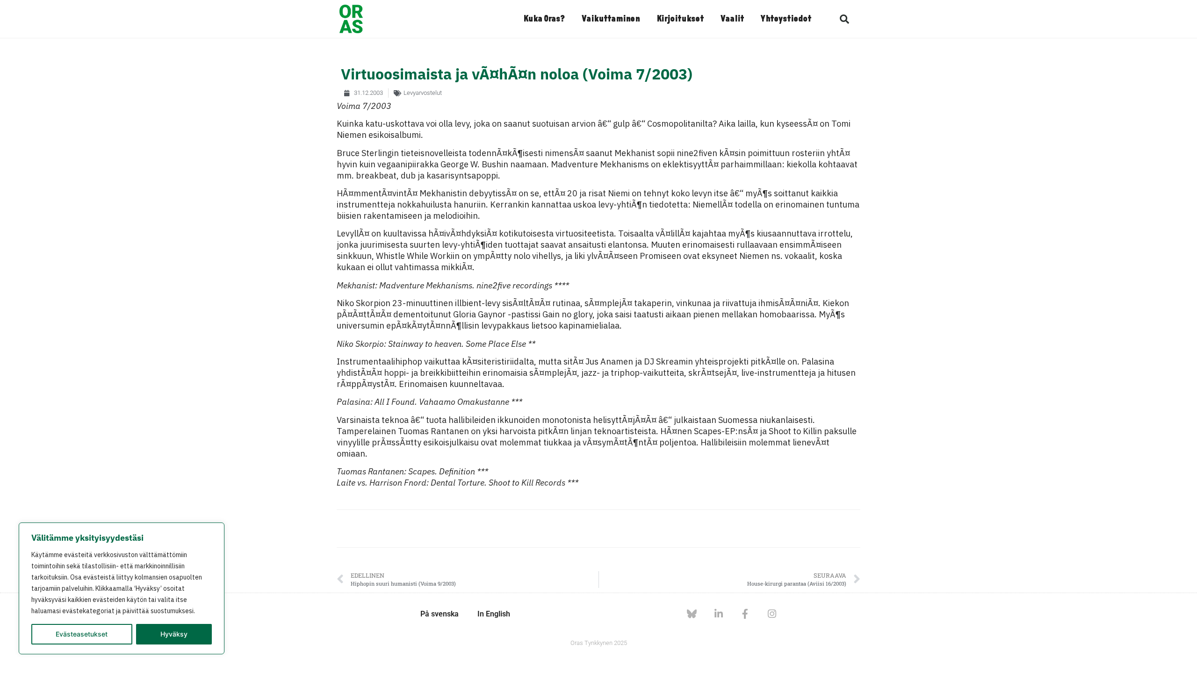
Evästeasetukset (82, 634)
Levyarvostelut (423, 92)
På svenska (439, 613)
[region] (121, 588)
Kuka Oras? (544, 19)
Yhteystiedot (786, 19)
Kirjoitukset (680, 19)
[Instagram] (772, 614)
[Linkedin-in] (718, 614)
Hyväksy (173, 634)
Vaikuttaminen (611, 19)
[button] (844, 19)
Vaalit (732, 19)
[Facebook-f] (745, 614)
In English (493, 613)
